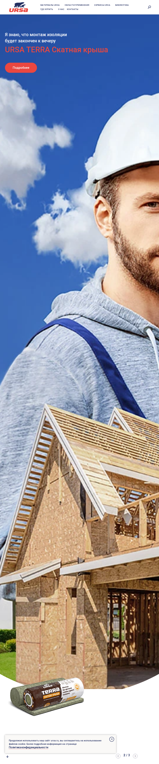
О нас (61, 9)
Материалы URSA (50, 5)
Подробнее (24, 61)
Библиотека (122, 5)
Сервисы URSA (102, 5)
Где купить (46, 9)
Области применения (77, 5)
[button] (118, 756)
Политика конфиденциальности (28, 747)
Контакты (72, 9)
